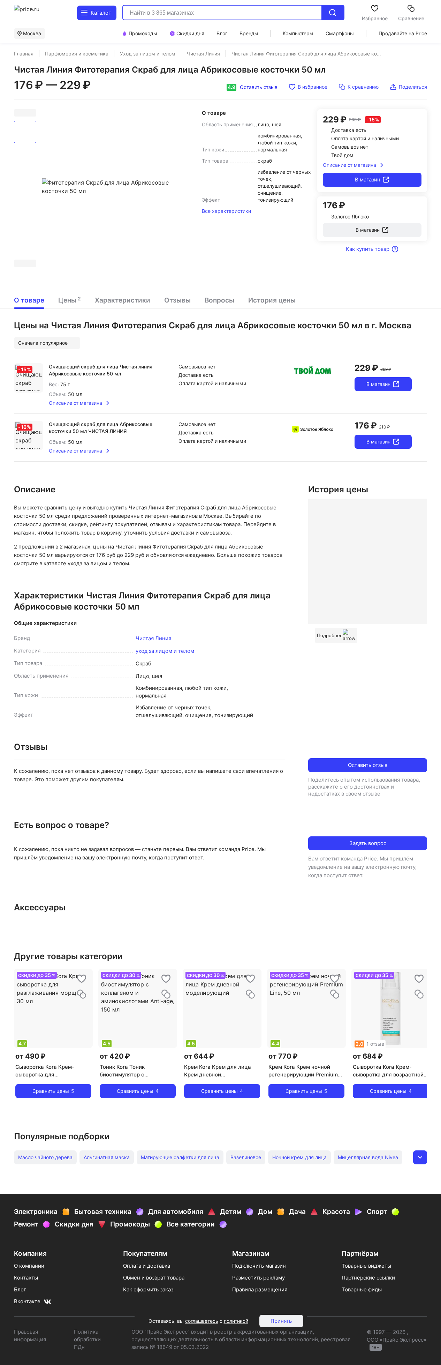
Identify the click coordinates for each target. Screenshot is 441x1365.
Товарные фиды (362, 1289)
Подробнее (330, 635)
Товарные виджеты (366, 1265)
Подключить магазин (259, 1265)
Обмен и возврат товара (153, 1277)
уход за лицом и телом (165, 651)
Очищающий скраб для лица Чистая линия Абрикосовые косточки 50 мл (100, 370)
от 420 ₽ (115, 1056)
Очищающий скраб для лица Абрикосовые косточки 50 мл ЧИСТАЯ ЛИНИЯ (100, 427)
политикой (236, 1321)
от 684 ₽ (368, 1056)
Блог (20, 1289)
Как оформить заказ (148, 1289)
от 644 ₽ (199, 1056)
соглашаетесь (201, 1321)
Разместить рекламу (258, 1277)
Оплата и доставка (146, 1265)
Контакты (26, 1277)
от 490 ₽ (30, 1056)
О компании (29, 1265)
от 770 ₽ (283, 1056)
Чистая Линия (153, 638)
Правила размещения (259, 1289)
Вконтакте (27, 1301)
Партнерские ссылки (368, 1277)
